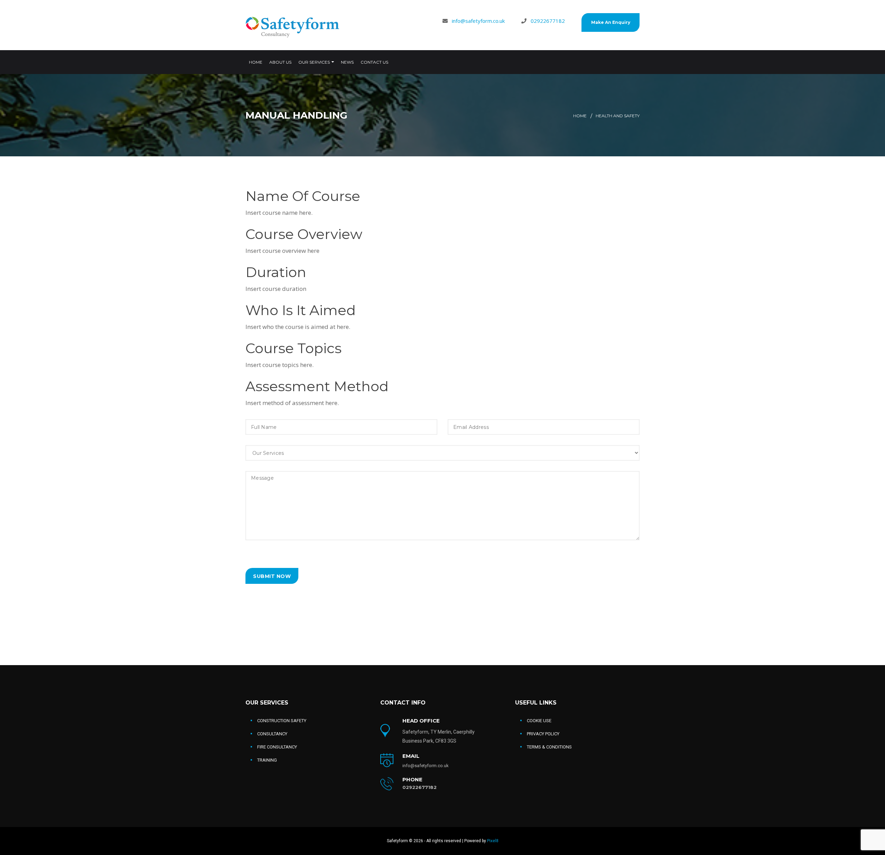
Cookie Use (539, 720)
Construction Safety (281, 720)
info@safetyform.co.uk (478, 20)
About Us (280, 62)
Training (267, 760)
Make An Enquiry (610, 22)
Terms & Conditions (549, 747)
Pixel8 (493, 840)
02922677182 (548, 20)
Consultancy (272, 733)
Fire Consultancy (277, 747)
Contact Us (374, 62)
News (347, 62)
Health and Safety (618, 115)
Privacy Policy (543, 733)
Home (255, 62)
